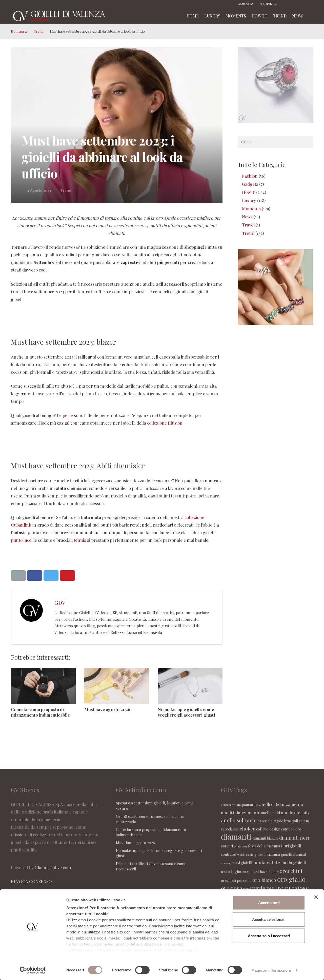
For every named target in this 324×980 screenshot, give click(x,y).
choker (247, 828)
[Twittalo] (51, 575)
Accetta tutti (269, 903)
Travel (248, 224)
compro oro (291, 828)
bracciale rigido (270, 820)
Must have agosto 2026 (107, 709)
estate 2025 (240, 846)
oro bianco (264, 880)
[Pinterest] (302, 4)
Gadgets (250, 184)
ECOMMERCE (268, 4)
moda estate (266, 862)
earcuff (227, 845)
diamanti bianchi (265, 838)
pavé (247, 888)
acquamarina (247, 804)
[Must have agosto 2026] (116, 686)
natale (274, 871)
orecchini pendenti (236, 880)
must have (259, 871)
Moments (251, 208)
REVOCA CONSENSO (31, 881)
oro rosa (231, 888)
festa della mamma (264, 845)
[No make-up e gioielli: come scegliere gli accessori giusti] (190, 686)
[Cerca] (311, 16)
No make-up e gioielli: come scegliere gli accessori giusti (186, 712)
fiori (285, 845)
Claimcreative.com (53, 867)
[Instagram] (294, 4)
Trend (38, 31)
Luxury (249, 200)
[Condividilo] (34, 575)
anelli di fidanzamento (281, 804)
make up (226, 863)
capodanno (230, 828)
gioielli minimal (293, 854)
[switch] (142, 970)
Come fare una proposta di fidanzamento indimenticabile (40, 712)
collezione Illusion (165, 423)
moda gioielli (293, 862)
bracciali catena (297, 820)
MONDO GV (246, 4)
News (247, 216)
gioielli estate (245, 855)
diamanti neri (294, 837)
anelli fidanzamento (240, 812)
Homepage (19, 31)
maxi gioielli (242, 862)
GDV (59, 602)
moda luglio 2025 (235, 871)
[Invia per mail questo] (18, 575)
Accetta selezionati (269, 919)
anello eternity (295, 812)
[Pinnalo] (67, 575)
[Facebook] (287, 4)
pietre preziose (287, 888)
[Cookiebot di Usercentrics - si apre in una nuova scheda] (33, 970)
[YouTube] (309, 4)
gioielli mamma (267, 854)
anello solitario (239, 820)
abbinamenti (228, 805)
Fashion (250, 176)
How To (249, 192)
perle (68, 415)
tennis (80, 540)
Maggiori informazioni (271, 970)
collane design (268, 828)
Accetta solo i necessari (269, 936)
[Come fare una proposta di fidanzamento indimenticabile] (43, 686)
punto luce (21, 540)
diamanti (236, 836)
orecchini (291, 870)
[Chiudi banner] (316, 897)
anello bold (270, 812)
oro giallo (291, 879)
